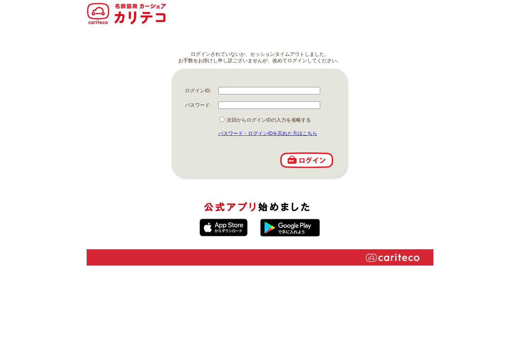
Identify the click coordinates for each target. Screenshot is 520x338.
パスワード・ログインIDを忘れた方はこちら (267, 133)
